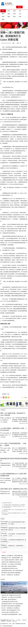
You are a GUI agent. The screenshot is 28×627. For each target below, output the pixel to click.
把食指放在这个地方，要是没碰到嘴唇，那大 (12, 557)
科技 (14, 13)
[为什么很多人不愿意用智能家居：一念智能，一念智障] (5, 450)
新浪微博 (3, 397)
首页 (3, 10)
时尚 (20, 16)
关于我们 (19, 620)
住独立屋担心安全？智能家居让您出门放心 (14, 489)
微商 (3, 19)
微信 (6, 397)
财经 (14, 10)
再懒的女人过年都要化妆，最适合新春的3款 (11, 555)
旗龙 (8, 394)
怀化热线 (3, 30)
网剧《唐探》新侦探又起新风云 (9, 566)
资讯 (9, 10)
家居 (9, 13)
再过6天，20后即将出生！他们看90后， (10, 574)
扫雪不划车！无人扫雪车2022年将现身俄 (11, 564)
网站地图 (9, 621)
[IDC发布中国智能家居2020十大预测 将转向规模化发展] (5, 481)
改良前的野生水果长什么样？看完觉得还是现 (12, 570)
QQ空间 (8, 397)
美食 (9, 16)
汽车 (20, 10)
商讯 (14, 16)
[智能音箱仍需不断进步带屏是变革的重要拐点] (5, 465)
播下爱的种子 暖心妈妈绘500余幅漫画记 (11, 572)
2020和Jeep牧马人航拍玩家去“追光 (9, 612)
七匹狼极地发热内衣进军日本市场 (9, 568)
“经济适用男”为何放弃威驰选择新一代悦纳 (11, 614)
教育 (3, 13)
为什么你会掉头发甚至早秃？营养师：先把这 (12, 559)
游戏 (3, 16)
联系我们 (24, 620)
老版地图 (3, 621)
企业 (20, 13)
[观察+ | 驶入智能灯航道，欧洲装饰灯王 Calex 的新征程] (5, 420)
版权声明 (15, 621)
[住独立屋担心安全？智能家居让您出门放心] (5, 494)
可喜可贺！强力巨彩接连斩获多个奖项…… (11, 610)
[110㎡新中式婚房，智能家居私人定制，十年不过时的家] (5, 435)
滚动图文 (3, 518)
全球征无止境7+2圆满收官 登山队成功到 (11, 562)
